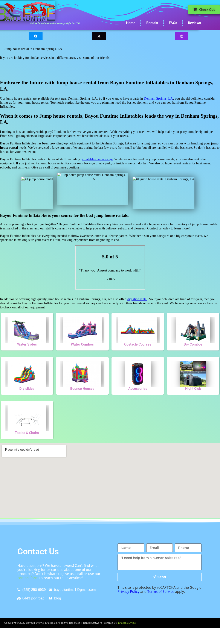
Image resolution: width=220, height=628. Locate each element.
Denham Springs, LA (158, 98)
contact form (27, 577)
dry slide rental (137, 299)
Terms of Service (160, 591)
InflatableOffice (127, 623)
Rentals (152, 23)
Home (130, 23)
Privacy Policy (128, 591)
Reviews (194, 23)
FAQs (173, 23)
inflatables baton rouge (97, 159)
